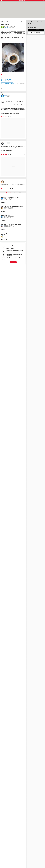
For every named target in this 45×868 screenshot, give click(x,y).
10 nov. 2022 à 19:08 (7, 96)
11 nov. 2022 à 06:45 (11, 27)
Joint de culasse (4, 80)
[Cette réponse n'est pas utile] (12, 116)
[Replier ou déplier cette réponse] (25, 92)
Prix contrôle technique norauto (7, 82)
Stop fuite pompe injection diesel (7, 83)
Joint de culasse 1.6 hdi (5, 86)
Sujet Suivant (22, 21)
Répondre (9, 192)
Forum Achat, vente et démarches (17, 86)
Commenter (5, 116)
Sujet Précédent (5, 21)
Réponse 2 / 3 (3, 139)
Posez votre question (17, 192)
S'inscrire (13, 262)
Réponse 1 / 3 (3, 92)
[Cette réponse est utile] (9, 116)
